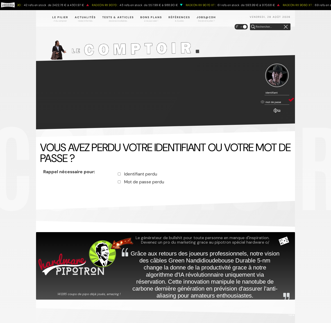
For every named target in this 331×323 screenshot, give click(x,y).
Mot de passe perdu (144, 182)
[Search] (253, 27)
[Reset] (286, 27)
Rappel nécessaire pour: (69, 172)
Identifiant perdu (140, 174)
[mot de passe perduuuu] (277, 113)
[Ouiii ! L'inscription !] (277, 75)
